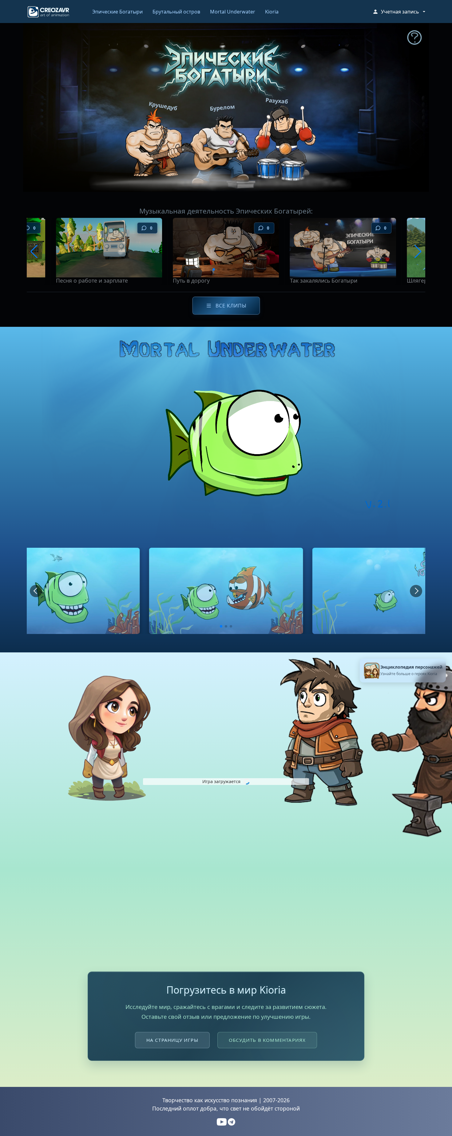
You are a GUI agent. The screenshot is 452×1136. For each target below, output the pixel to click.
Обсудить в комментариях (267, 1040)
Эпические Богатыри (117, 11)
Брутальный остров (176, 11)
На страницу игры (172, 1040)
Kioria (272, 11)
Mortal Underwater (232, 11)
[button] (398, 11)
